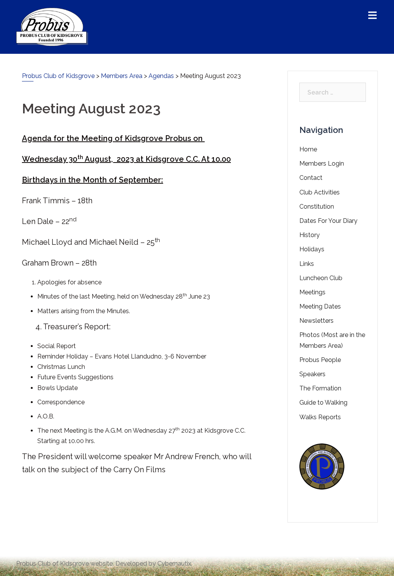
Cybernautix (174, 563)
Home (308, 149)
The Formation (320, 388)
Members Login (321, 163)
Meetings (312, 292)
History (309, 235)
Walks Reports (320, 417)
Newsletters (316, 320)
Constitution (316, 206)
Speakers (312, 374)
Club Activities (319, 192)
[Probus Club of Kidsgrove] (52, 26)
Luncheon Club (320, 278)
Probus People (320, 360)
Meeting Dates (320, 306)
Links (306, 263)
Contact (310, 177)
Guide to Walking (323, 402)
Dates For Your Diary (328, 220)
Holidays (311, 249)
